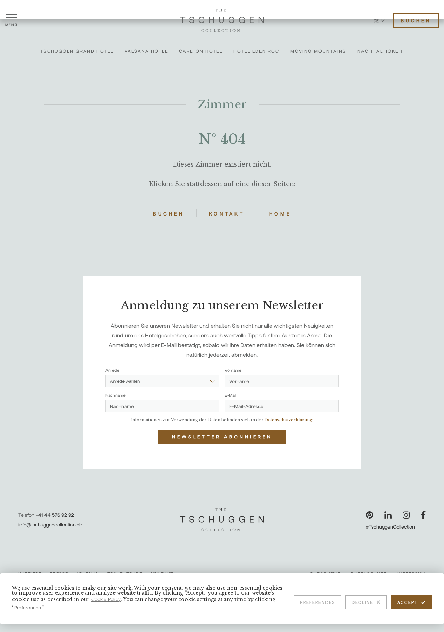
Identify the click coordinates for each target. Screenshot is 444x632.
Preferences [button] (27, 607)
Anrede (112, 370)
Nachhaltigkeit (380, 51)
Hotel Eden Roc (256, 51)
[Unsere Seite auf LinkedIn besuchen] (388, 515)
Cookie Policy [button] (106, 599)
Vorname (233, 370)
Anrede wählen (125, 381)
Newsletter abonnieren (222, 436)
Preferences (317, 602)
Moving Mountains (318, 51)
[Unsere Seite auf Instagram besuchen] (406, 515)
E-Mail (230, 395)
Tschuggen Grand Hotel (76, 51)
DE (376, 20)
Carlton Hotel (200, 51)
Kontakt (227, 214)
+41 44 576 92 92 (55, 515)
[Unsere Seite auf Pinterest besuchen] (369, 515)
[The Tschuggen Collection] (222, 20)
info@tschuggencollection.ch (50, 525)
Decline (362, 602)
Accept (407, 602)
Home (280, 214)
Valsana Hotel (146, 51)
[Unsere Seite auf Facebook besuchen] (423, 515)
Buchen (416, 20)
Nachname (115, 395)
